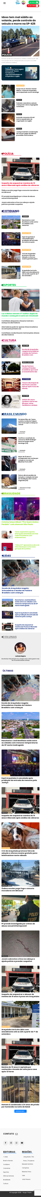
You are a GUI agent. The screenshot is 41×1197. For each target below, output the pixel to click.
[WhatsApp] (16, 1143)
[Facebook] (5, 1143)
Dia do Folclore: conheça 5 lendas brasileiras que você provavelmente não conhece (30, 370)
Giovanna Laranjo (25, 488)
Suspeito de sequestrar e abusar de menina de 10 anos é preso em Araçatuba (20, 995)
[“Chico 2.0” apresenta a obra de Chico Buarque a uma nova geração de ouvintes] (7, 547)
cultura (9, 340)
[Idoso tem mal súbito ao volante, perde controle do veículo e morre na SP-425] (20, 41)
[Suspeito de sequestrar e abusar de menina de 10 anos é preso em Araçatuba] (20, 979)
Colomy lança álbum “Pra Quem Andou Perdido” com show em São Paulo (20, 523)
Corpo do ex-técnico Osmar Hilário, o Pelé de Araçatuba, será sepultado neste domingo (27, 90)
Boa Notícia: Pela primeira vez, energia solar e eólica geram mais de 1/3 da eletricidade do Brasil (20, 659)
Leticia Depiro (20, 656)
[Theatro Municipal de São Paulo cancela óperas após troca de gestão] (11, 384)
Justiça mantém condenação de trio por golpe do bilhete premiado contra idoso (27, 133)
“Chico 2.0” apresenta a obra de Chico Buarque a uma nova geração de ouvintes (27, 547)
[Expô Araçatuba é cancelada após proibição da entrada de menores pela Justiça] (11, 238)
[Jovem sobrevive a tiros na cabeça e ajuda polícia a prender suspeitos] (20, 943)
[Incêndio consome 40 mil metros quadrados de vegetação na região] (8, 120)
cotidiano (11, 211)
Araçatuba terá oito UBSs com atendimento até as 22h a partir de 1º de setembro (30, 273)
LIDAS (7, 555)
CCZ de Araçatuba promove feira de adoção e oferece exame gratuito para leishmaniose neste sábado (29, 258)
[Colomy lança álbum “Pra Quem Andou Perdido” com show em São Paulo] (20, 508)
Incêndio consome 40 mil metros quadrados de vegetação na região (25, 119)
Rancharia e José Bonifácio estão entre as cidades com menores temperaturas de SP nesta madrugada (30, 224)
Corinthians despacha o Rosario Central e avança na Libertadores (17, 322)
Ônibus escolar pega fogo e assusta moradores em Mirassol (20, 191)
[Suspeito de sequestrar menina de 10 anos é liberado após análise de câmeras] (20, 169)
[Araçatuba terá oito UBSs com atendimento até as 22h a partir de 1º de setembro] (11, 272)
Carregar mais (19, 1111)
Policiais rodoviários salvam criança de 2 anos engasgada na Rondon (27, 104)
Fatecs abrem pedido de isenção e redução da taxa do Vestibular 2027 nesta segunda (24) (28, 477)
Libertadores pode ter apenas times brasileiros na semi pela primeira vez (20, 328)
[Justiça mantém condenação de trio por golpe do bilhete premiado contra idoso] (8, 134)
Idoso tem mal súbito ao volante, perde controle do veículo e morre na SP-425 (19, 20)
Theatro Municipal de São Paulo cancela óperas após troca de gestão (30, 385)
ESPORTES (9, 285)
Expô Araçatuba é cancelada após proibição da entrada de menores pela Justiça (30, 240)
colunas (10, 636)
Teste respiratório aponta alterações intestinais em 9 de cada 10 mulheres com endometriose (26, 534)
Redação (22, 432)
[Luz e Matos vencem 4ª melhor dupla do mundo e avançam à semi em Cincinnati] (20, 300)
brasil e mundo (15, 414)
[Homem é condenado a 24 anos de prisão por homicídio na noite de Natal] (20, 1089)
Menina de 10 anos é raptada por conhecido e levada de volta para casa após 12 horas (19, 1069)
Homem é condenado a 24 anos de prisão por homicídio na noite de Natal (20, 1105)
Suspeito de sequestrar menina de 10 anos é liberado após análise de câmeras (20, 184)
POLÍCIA (8, 153)
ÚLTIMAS (8, 670)
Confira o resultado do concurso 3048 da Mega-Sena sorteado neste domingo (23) (27, 440)
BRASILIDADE (11, 493)
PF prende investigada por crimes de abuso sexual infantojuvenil (18, 197)
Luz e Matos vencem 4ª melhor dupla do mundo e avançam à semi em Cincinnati (20, 314)
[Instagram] (11, 1143)
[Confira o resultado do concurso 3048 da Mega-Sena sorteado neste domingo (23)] (9, 444)
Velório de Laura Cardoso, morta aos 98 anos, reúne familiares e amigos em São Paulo (29, 403)
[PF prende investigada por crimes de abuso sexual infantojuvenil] (20, 908)
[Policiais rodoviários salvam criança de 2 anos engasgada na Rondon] (8, 105)
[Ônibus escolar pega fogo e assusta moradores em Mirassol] (20, 873)
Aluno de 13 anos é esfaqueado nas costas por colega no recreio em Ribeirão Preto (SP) (28, 459)
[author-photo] (20, 648)
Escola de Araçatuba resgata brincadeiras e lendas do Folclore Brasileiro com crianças (30, 353)
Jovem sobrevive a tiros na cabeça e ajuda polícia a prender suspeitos (18, 203)
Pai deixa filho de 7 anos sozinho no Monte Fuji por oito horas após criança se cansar (28, 422)
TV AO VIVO (31, 5)
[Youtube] (22, 1143)
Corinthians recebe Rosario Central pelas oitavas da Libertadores (20, 334)
